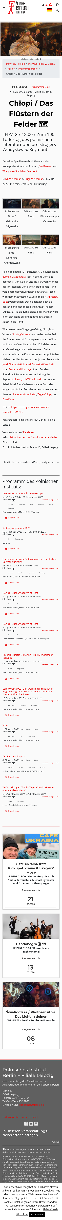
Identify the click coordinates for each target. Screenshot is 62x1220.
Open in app (13, 517)
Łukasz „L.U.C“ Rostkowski (27, 379)
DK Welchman (13, 178)
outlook (45, 500)
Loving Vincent (21, 334)
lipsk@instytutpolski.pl (32, 1104)
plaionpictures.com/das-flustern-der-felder (33, 437)
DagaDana (8, 399)
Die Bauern (45, 166)
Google (51, 500)
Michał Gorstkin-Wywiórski (38, 364)
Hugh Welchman (33, 178)
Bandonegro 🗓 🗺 (31, 944)
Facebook (28, 432)
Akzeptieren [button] (37, 1214)
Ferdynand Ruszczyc (19, 369)
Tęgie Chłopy (45, 394)
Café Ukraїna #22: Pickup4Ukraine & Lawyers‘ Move (31, 868)
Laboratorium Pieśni (24, 394)
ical (57, 500)
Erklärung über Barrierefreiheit (20, 1117)
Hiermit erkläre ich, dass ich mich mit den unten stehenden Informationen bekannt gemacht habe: (26, 1151)
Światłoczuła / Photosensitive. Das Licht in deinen (31, 1014)
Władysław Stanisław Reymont (19, 171)
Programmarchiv (41, 87)
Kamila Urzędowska (14, 276)
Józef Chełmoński (12, 364)
